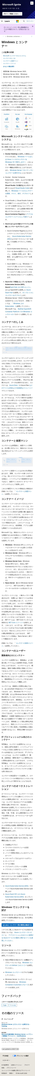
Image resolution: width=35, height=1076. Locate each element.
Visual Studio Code (22, 188)
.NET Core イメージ (15, 622)
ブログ (26, 1065)
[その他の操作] (31, 36)
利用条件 (4, 1073)
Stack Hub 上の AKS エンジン (20, 287)
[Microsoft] (17, 21)
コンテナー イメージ (9, 63)
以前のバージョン (16, 1065)
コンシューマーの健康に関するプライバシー (15, 1070)
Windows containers (13, 36)
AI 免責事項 (5, 1065)
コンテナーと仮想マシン (10, 61)
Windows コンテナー (12, 972)
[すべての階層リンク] (3, 36)
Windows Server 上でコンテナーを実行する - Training (16, 1025)
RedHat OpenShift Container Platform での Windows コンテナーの (18, 311)
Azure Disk (13, 385)
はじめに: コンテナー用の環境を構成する (17, 925)
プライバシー (11, 1068)
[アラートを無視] (31, 3)
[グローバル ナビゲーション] (2, 21)
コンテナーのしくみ (9, 58)
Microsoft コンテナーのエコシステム (14, 56)
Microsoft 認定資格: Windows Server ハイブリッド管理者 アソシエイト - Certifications (17, 1035)
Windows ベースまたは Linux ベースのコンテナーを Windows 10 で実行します (19, 159)
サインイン (30, 21)
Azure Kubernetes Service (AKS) (16, 886)
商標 (10, 1073)
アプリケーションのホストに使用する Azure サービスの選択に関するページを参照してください (17, 938)
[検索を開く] (24, 21)
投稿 (3, 1068)
